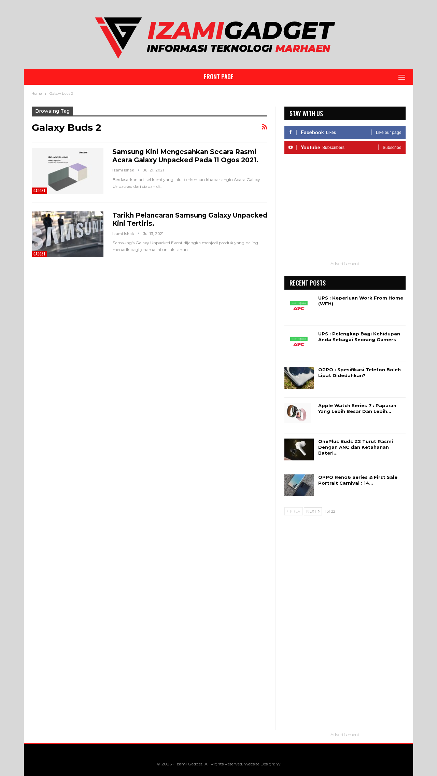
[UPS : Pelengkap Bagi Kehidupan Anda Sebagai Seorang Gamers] (299, 342)
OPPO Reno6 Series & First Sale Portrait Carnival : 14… (357, 480)
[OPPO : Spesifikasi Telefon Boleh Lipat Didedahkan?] (299, 378)
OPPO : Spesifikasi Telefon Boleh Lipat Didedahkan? (359, 372)
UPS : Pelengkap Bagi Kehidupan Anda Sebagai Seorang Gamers (359, 336)
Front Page (219, 76)
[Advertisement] (344, 212)
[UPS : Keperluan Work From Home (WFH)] (299, 306)
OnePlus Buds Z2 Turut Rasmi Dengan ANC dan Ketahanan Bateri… (355, 447)
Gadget (39, 190)
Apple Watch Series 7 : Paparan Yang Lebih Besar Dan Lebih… (357, 408)
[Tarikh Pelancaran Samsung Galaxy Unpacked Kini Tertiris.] (67, 234)
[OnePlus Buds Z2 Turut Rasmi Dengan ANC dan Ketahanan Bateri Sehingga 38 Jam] (299, 449)
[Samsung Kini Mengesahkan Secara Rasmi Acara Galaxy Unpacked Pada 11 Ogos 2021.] (67, 171)
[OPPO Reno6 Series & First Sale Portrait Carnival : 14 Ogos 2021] (299, 485)
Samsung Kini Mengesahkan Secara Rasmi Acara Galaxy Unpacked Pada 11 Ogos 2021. (185, 156)
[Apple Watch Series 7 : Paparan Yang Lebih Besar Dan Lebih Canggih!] (299, 414)
